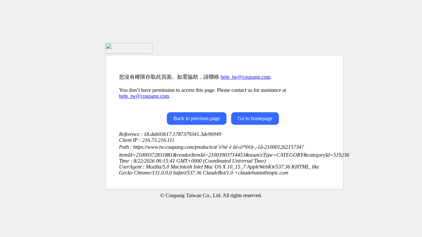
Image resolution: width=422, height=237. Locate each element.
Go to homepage (255, 118)
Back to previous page (196, 118)
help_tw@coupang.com (245, 77)
